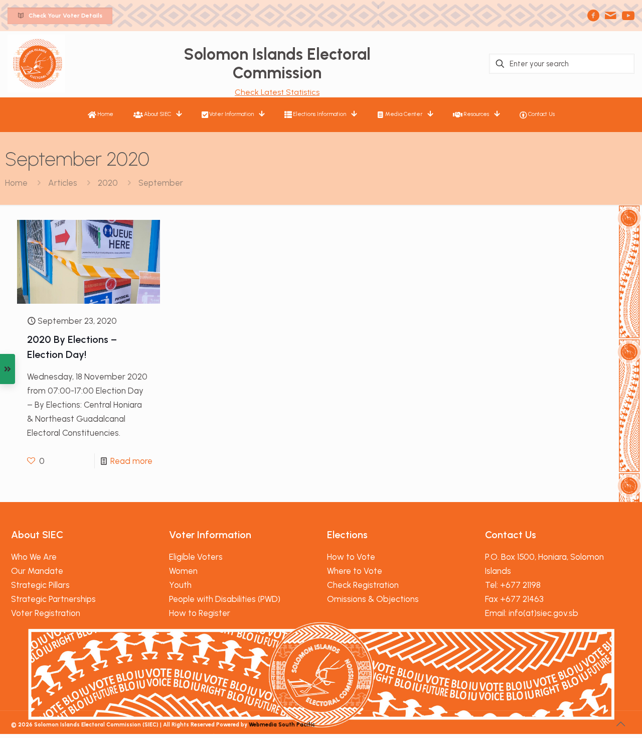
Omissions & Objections (373, 599)
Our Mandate (37, 571)
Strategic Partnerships (53, 599)
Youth (180, 585)
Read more (131, 461)
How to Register (199, 613)
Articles (62, 183)
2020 (108, 183)
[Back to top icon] (620, 723)
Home (16, 183)
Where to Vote (354, 571)
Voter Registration (45, 613)
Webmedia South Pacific (282, 724)
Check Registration (363, 585)
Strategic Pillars (40, 585)
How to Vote (351, 557)
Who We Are (34, 557)
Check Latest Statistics (277, 92)
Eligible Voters (196, 557)
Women (183, 571)
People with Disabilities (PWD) (224, 599)
